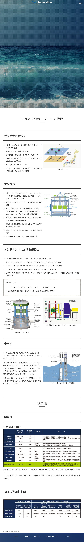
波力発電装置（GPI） (52, 536)
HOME (16, 536)
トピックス (37, 536)
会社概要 (26, 536)
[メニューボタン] (80, 3)
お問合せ (67, 536)
